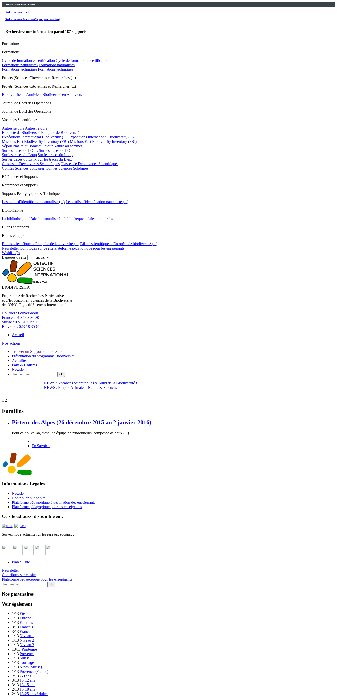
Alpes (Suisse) (30, 667)
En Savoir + (41, 446)
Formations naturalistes (20, 65)
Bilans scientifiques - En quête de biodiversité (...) (40, 244)
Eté (22, 614)
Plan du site (21, 562)
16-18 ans (27, 689)
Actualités (19, 360)
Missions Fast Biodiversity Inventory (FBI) (35, 141)
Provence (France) (34, 671)
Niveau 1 (27, 636)
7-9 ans (25, 676)
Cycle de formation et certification (28, 60)
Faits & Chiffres (24, 365)
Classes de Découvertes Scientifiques (31, 164)
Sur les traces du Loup (19, 155)
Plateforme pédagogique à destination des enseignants (53, 502)
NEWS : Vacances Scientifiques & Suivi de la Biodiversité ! (90, 383)
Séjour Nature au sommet (21, 146)
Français (26, 627)
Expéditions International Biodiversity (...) (34, 137)
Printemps (29, 649)
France (25, 631)
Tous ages (27, 662)
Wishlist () (11, 253)
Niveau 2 (27, 640)
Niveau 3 (27, 645)
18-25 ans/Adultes (34, 694)
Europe (25, 618)
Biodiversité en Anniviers (21, 94)
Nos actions (11, 343)
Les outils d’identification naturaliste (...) (33, 202)
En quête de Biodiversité (21, 133)
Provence (27, 654)
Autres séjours (13, 128)
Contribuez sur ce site (36, 248)
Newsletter (10, 248)
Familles (26, 622)
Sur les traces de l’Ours (20, 150)
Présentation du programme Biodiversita (43, 356)
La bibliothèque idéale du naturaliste (30, 219)
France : (20, 317)
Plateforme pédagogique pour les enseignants (88, 248)
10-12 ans (27, 680)
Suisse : (19, 322)
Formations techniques (19, 69)
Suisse (25, 658)
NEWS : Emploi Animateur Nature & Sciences (80, 387)
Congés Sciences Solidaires (23, 168)
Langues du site (14, 257)
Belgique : (21, 326)
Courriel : (20, 313)
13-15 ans (27, 685)
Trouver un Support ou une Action (38, 352)
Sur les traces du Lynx (19, 159)
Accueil (18, 335)
